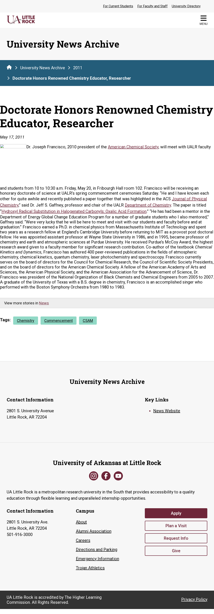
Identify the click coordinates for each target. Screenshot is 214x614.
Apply (176, 513)
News (44, 303)
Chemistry (25, 320)
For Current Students (118, 6)
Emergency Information (97, 558)
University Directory (186, 6)
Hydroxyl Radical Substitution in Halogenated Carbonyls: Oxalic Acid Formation (73, 211)
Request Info (176, 538)
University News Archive (42, 67)
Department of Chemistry (148, 205)
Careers (83, 540)
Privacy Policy (194, 599)
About (81, 521)
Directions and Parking (96, 549)
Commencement (58, 320)
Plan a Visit (176, 525)
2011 (77, 67)
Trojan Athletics (90, 567)
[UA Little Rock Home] (9, 67)
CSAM (88, 320)
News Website (166, 410)
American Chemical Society (133, 146)
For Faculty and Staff (152, 6)
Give (176, 550)
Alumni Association (93, 531)
